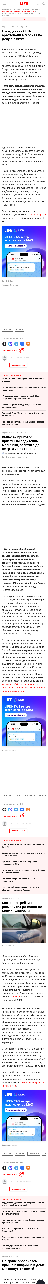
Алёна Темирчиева (10, 750)
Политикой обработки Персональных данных (18, 11)
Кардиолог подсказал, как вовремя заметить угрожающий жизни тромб (23, 1276)
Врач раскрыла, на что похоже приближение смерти (23, 845)
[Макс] (10, 343)
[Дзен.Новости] (4, 343)
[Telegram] (16, 343)
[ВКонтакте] (22, 343)
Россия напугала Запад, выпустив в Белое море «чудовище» (21, 405)
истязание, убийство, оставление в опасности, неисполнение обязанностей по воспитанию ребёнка (24, 687)
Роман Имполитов (10, 1182)
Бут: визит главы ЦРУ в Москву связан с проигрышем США (21, 862)
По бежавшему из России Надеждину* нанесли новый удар (24, 388)
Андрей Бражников (11, 285)
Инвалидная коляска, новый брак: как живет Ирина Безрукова (23, 423)
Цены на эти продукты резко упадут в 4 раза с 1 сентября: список (23, 871)
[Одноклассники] (28, 343)
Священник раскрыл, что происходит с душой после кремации (23, 854)
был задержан (38, 214)
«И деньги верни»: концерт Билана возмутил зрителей (23, 380)
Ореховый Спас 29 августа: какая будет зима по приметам (23, 414)
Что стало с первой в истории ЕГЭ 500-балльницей (20, 880)
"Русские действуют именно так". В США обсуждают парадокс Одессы (21, 397)
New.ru (16, 996)
